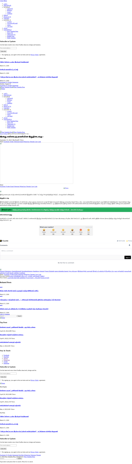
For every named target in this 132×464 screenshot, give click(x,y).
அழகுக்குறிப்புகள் (12, 23)
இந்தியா (9, 10)
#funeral (2, 271)
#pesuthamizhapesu (27, 271)
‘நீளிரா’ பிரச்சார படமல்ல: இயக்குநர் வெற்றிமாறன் (14, 62)
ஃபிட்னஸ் (9, 26)
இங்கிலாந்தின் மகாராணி (85, 271)
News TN (10, 33)
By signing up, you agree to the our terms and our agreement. (23, 54)
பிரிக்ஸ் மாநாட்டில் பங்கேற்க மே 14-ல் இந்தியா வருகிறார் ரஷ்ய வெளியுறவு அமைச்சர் (24, 309)
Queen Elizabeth (49, 271)
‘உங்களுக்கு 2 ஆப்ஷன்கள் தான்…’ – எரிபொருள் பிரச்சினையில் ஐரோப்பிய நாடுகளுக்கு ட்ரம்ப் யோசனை (30, 300)
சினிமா (6, 15)
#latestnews (8, 271)
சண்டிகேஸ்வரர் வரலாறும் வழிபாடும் (10, 342)
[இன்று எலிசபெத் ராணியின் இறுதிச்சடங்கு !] (36, 183)
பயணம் (9, 21)
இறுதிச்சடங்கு (109, 271)
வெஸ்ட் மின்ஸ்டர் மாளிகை (17, 273)
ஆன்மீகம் (6, 18)
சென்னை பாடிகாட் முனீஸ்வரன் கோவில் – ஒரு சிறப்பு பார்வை (17, 327)
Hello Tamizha (11, 38)
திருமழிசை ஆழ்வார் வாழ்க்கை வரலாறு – (12, 334)
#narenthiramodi (16, 271)
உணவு (9, 25)
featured (42, 271)
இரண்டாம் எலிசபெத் (99, 271)
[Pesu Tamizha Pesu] (12, 87)
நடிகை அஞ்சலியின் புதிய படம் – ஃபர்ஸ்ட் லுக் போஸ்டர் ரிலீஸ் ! (27, 276)
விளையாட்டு (7, 17)
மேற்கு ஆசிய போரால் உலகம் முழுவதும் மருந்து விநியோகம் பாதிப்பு (19, 290)
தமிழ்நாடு (10, 8)
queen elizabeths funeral (61, 271)
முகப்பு (5, 4)
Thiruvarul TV (11, 34)
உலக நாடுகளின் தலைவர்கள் (122, 271)
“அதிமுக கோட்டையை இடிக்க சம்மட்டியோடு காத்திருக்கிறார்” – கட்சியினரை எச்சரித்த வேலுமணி (29, 77)
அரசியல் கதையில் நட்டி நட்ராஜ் (9, 69)
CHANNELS (7, 30)
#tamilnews (36, 271)
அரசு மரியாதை (73, 271)
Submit (19, 458)
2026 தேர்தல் (7, 5)
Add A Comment (5, 314)
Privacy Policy (35, 54)
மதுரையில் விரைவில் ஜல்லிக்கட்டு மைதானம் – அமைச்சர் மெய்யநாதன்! (28, 278)
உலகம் (9, 12)
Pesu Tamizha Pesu (12, 31)
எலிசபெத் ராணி (4, 273)
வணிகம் (9, 13)
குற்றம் (5, 28)
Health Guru (10, 36)
